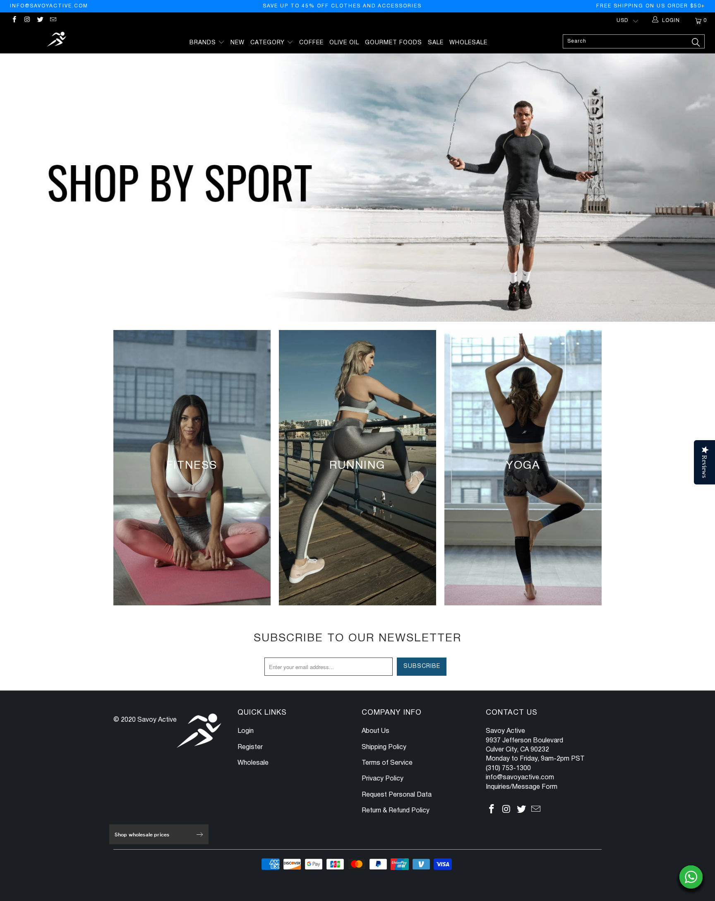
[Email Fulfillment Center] (52, 20)
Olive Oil (344, 43)
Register (250, 747)
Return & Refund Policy (395, 811)
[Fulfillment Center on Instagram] (26, 20)
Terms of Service (387, 763)
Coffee (311, 43)
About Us (375, 731)
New (237, 43)
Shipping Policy (384, 747)
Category (268, 43)
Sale (436, 43)
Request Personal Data (397, 795)
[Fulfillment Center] (57, 40)
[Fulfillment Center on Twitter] (39, 20)
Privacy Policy (382, 779)
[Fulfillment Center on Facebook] (13, 20)
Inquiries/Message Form (521, 787)
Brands (204, 43)
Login (246, 731)
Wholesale (468, 43)
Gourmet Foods (393, 43)
